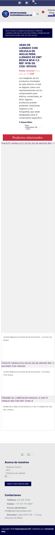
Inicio (7, 31)
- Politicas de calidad (15, 473)
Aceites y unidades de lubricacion (22, 31)
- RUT (7, 470)
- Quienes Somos (13, 467)
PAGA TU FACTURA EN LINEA (18, 484)
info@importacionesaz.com (18, 511)
